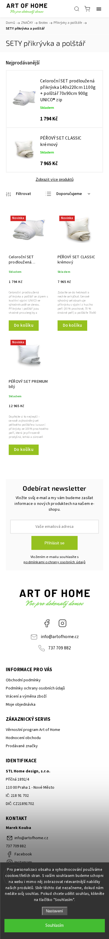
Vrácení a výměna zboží (26, 696)
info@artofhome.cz (60, 636)
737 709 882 (59, 648)
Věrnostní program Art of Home (33, 730)
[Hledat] (76, 8)
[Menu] (99, 9)
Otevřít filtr (18, 194)
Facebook (46, 623)
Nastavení (54, 911)
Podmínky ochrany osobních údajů (35, 688)
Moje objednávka (20, 704)
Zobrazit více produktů (55, 179)
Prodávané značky (22, 746)
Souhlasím (54, 925)
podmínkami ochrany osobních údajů (54, 562)
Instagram (62, 623)
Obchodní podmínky (23, 680)
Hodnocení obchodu (23, 738)
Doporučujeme (69, 194)
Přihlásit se (54, 543)
